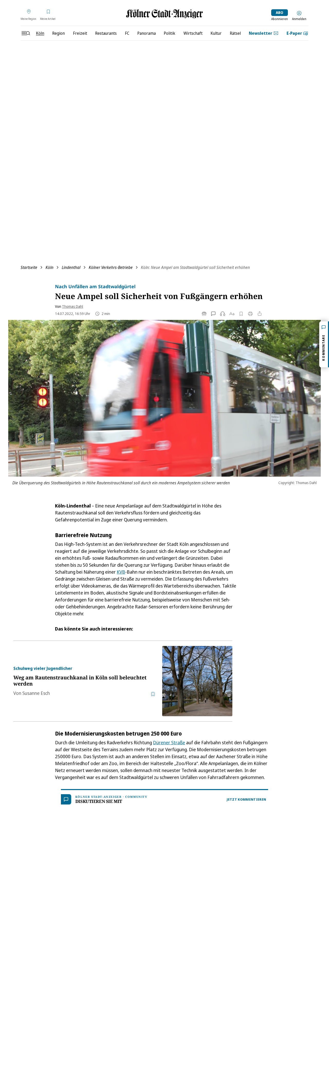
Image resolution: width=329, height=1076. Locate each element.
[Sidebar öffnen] (26, 33)
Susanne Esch (36, 693)
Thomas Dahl (72, 306)
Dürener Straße (169, 742)
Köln (49, 267)
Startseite (29, 267)
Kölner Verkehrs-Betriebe (111, 267)
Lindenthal (71, 267)
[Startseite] (164, 13)
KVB (121, 572)
